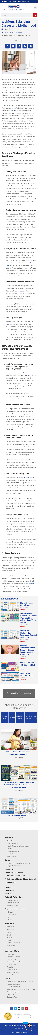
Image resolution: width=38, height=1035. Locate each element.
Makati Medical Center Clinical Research (20, 879)
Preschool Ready (12, 969)
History (9, 849)
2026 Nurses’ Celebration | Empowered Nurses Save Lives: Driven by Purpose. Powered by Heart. (19, 784)
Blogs (9, 932)
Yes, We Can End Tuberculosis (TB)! (27, 664)
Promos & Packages (13, 943)
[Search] (35, 15)
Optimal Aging (11, 964)
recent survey (20, 291)
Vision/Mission (11, 856)
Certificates (10, 994)
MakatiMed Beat (11, 882)
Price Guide (9, 923)
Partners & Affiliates (13, 851)
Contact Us (9, 869)
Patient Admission (13, 900)
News (9, 940)
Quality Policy (11, 854)
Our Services (10, 894)
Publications (11, 945)
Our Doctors (10, 887)
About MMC (9, 838)
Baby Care (10, 954)
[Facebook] (11, 1008)
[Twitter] (15, 1008)
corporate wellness (24, 373)
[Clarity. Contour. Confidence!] (19, 806)
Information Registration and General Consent (21, 989)
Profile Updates (12, 914)
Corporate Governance (14, 873)
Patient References (13, 903)
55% (15, 111)
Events (9, 935)
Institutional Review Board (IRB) (17, 876)
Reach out (32, 584)
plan (28, 375)
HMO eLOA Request (13, 987)
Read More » (23, 609)
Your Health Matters (13, 951)
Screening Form (12, 997)
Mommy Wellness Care (14, 962)
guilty (8, 324)
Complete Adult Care (13, 957)
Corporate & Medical (13, 866)
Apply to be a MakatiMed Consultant (18, 863)
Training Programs (13, 992)
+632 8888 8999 (23, 1)
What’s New (9, 927)
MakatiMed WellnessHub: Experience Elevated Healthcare (28, 634)
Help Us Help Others (13, 984)
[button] (35, 7)
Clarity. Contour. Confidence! (26, 604)
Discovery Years (12, 959)
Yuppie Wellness (12, 975)
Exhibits (9, 937)
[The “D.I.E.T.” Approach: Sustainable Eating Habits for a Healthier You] (19, 739)
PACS (9, 920)
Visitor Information (13, 905)
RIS (8, 917)
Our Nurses (9, 891)
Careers (8, 860)
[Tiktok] (22, 1008)
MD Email (10, 912)
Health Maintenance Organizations (18, 846)
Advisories (10, 930)
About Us (10, 841)
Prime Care (10, 967)
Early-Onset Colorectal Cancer (27, 674)
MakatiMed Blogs (15, 33)
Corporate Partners (13, 843)
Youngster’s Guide (13, 972)
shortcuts (27, 478)
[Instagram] (19, 1008)
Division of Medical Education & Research (20, 981)
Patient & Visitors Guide (14, 897)
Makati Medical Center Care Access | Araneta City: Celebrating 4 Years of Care (28, 618)
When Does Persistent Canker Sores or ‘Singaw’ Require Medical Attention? (27, 650)
